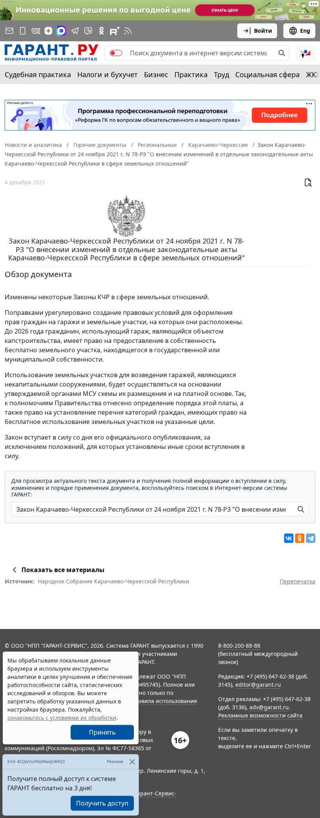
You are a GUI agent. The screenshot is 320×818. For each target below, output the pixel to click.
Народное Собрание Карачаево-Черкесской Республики (113, 581)
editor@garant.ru (258, 684)
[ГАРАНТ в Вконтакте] (36, 30)
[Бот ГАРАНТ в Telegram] (88, 30)
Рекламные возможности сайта (260, 715)
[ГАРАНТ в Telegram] (75, 30)
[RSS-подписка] (128, 30)
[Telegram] (310, 538)
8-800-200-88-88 (239, 645)
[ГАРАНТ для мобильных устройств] (22, 30)
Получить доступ (102, 803)
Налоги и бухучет (107, 74)
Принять (102, 732)
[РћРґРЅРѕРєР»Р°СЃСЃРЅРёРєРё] (299, 538)
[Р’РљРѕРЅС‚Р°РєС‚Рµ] (288, 538)
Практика (191, 74)
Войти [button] (263, 30)
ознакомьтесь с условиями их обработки (61, 717)
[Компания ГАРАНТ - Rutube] (114, 30)
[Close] (132, 762)
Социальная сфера (267, 74)
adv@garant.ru (269, 707)
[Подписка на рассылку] (9, 30)
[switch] (116, 53)
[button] (305, 53)
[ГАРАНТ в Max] (61, 31)
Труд (221, 74)
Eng (305, 30)
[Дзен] (48, 31)
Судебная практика (38, 74)
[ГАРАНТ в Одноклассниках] (101, 30)
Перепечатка (297, 581)
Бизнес (156, 74)
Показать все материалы (63, 569)
